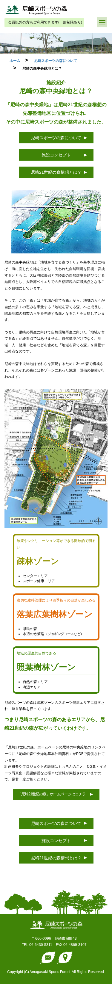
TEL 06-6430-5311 (37, 945)
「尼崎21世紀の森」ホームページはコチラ (52, 794)
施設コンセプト (56, 155)
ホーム (15, 61)
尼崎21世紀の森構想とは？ (56, 172)
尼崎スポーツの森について (55, 61)
